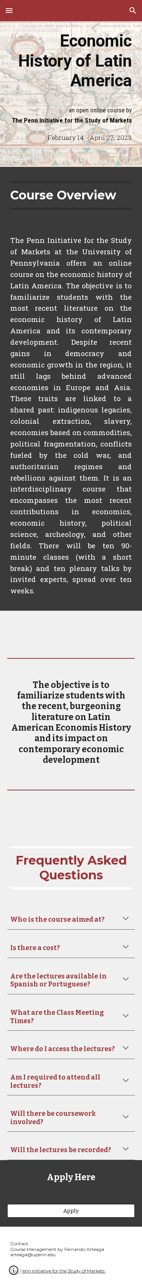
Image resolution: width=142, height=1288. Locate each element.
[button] (9, 10)
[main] (71, 60)
